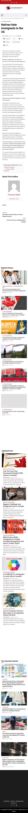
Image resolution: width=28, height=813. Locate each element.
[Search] (26, 15)
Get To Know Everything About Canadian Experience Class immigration (14, 277)
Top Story (4, 679)
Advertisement (19, 801)
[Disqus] (14, 245)
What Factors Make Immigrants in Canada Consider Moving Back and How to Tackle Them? (14, 526)
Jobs (3, 287)
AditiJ (3, 340)
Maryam (4, 292)
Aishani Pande (6, 477)
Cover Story (5, 757)
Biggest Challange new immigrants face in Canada (14, 493)
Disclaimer (6, 801)
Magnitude (21, 809)
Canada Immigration (7, 286)
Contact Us (14, 803)
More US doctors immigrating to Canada (16, 220)
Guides (4, 731)
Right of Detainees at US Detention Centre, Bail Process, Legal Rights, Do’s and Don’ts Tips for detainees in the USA (14, 749)
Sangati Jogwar (5, 316)
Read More (18, 484)
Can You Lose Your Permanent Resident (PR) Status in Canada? (14, 460)
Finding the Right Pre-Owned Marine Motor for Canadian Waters (14, 698)
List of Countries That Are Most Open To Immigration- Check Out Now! (14, 600)
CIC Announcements (6, 21)
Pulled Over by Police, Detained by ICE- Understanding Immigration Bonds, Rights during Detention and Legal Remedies (14, 671)
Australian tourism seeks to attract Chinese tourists (12, 214)
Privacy (12, 801)
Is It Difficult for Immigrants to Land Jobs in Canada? (14, 563)
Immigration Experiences (9, 469)
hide (21, 165)
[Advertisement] (14, 433)
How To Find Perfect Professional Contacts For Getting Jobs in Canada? (14, 303)
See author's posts (14, 198)
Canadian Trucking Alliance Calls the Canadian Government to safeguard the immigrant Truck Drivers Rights (14, 375)
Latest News (5, 707)
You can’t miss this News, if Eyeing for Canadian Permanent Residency (14, 327)
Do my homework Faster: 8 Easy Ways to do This (14, 401)
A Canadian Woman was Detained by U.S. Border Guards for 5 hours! (14, 351)
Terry (3, 414)
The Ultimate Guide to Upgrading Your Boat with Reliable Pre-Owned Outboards (14, 723)
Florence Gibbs (5, 36)
